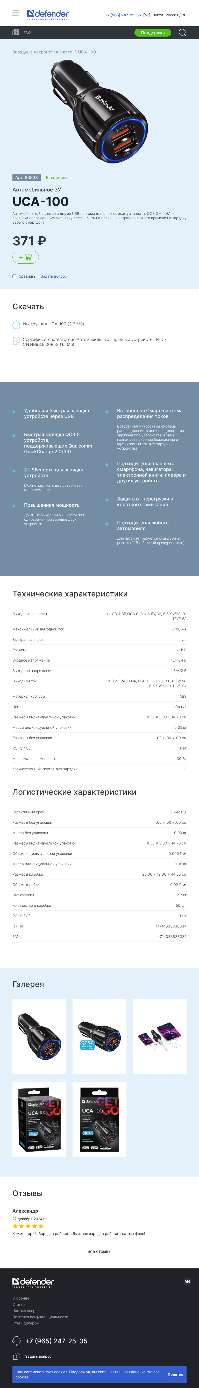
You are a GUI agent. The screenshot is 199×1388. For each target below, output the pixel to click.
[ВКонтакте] (187, 1281)
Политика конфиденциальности (40, 1317)
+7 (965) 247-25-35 (123, 15)
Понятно (175, 1374)
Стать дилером (25, 1323)
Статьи (18, 1304)
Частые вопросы (27, 1310)
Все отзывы (99, 1251)
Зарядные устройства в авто (42, 51)
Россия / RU (176, 15)
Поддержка (153, 32)
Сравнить (27, 276)
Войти (158, 15)
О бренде (20, 1298)
